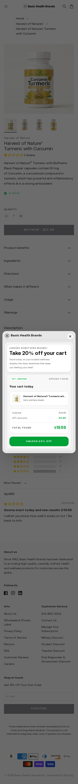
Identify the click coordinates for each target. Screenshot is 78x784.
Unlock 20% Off (39, 441)
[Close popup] (70, 336)
